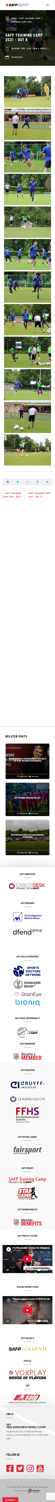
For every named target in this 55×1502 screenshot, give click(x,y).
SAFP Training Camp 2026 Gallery (27, 798)
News (14, 18)
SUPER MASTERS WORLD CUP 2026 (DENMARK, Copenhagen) (27, 836)
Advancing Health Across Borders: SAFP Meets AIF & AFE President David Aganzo (27, 760)
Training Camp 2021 (22, 22)
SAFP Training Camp (29, 18)
